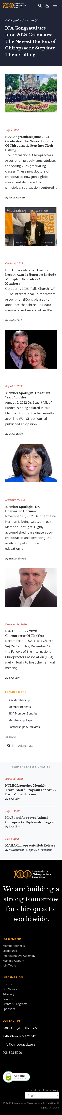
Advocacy (8, 994)
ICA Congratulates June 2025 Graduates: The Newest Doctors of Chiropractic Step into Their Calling (29, 143)
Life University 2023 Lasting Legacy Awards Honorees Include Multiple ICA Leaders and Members (30, 276)
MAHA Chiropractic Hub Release (30, 845)
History (7, 984)
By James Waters (14, 434)
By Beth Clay (12, 677)
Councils (8, 999)
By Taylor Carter (14, 320)
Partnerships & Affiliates (24, 727)
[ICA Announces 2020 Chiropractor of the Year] (31, 594)
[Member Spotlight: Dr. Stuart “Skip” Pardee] (31, 355)
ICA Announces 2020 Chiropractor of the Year (24, 633)
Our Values (10, 989)
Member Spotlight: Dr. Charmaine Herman (22, 509)
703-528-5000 (12, 1052)
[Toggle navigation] (55, 5)
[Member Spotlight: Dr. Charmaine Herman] (31, 469)
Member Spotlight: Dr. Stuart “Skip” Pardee (27, 395)
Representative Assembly (19, 956)
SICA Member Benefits (22, 713)
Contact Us (33, 1090)
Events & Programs (15, 1004)
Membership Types (21, 720)
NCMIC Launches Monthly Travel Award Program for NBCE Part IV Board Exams (30, 790)
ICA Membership (19, 700)
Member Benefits (19, 707)
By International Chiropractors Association (29, 849)
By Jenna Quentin (15, 197)
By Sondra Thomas (15, 558)
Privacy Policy (50, 1090)
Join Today (9, 965)
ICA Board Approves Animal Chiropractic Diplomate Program (30, 820)
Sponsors (9, 1009)
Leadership (10, 951)
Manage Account (13, 961)
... (56, 187)
